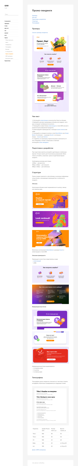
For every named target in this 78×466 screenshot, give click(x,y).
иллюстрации (44, 120)
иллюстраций (37, 261)
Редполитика (7, 60)
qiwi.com (7, 28)
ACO (6, 35)
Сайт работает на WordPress (38, 462)
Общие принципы (9, 40)
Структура (35, 21)
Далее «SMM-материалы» (39, 450)
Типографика (8, 47)
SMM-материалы (8, 56)
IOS (5, 30)
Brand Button (59, 133)
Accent (52, 135)
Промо (6, 37)
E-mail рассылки (8, 51)
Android (6, 33)
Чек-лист (34, 17)
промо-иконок (61, 129)
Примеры (34, 15)
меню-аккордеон (43, 142)
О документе (8, 21)
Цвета (6, 42)
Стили (6, 25)
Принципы (7, 23)
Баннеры (7, 49)
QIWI (7, 6)
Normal (45, 137)
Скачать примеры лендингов (40, 32)
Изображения (8, 44)
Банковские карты (9, 58)
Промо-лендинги (9, 53)
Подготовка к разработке (39, 19)
